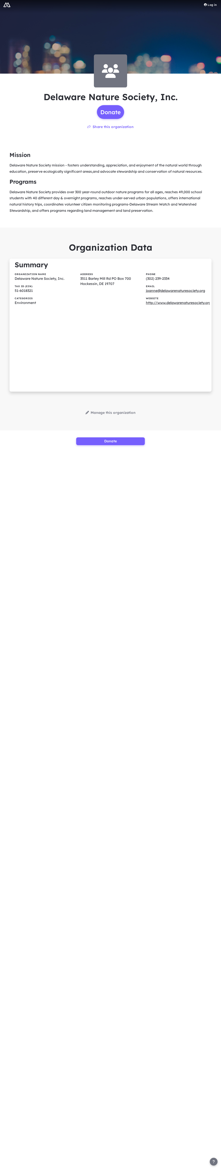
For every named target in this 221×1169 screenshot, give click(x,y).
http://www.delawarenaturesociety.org (178, 303)
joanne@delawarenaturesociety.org (175, 290)
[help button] (214, 1162)
